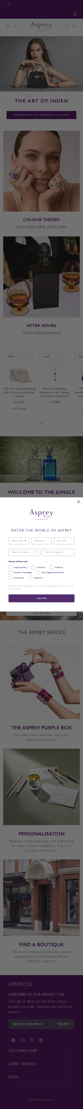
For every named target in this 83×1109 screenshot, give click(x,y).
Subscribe (42, 598)
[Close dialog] (79, 502)
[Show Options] (25, 541)
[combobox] (18, 541)
